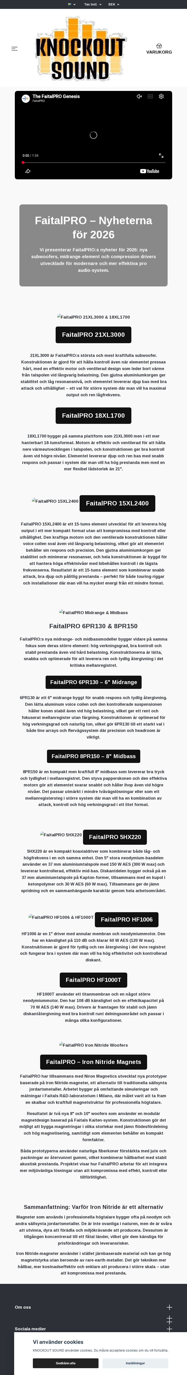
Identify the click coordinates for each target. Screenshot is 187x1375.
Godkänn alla (65, 1363)
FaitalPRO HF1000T (93, 979)
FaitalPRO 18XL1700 (93, 415)
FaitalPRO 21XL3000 (93, 334)
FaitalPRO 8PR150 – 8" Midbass (94, 756)
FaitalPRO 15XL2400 (117, 503)
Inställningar (135, 1363)
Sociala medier (30, 1328)
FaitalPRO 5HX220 (115, 837)
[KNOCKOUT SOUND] (81, 49)
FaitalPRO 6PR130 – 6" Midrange (93, 682)
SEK (112, 4)
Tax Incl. (91, 4)
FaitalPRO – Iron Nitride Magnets (93, 1061)
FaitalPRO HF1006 (127, 919)
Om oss (23, 1307)
